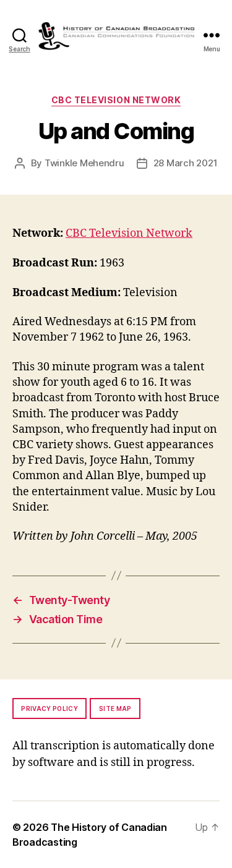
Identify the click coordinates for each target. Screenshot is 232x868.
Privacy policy (49, 708)
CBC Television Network (116, 100)
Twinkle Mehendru (84, 163)
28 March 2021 (185, 163)
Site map (115, 708)
